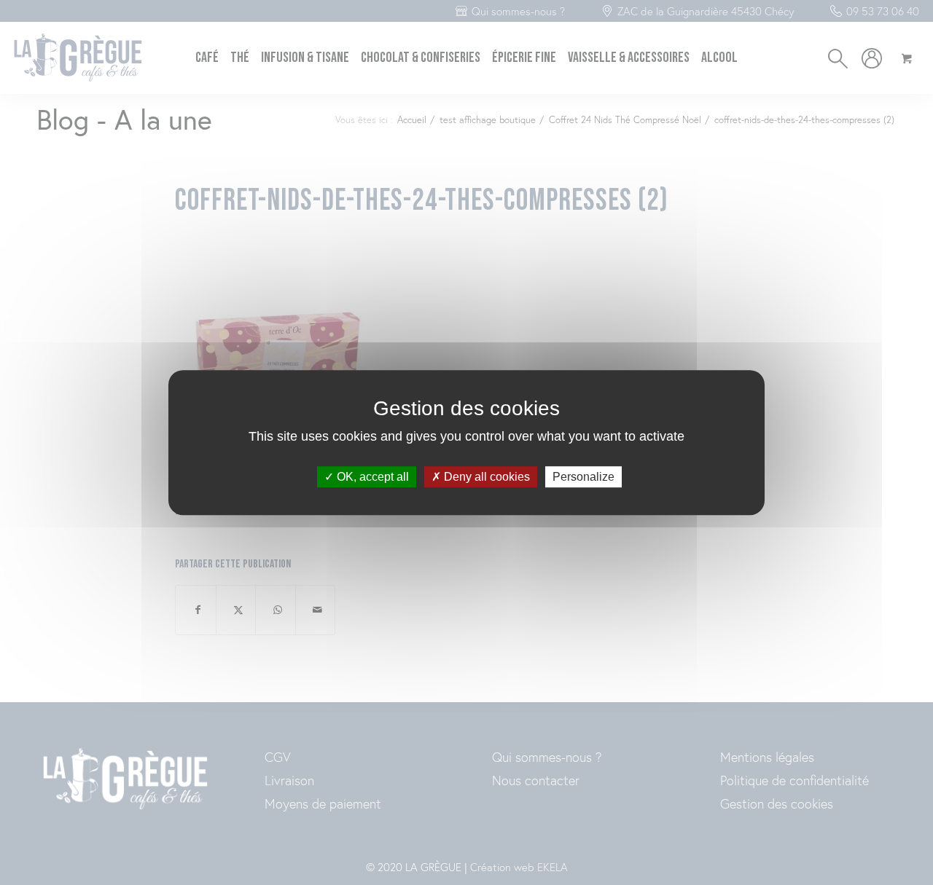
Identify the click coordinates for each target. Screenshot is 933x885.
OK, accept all (371, 477)
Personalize (583, 477)
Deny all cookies (485, 477)
